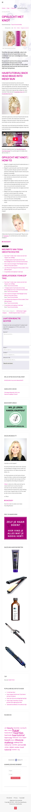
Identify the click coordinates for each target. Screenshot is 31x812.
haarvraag (8, 738)
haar (15, 730)
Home (3, 8)
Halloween (15, 737)
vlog (18, 749)
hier (8, 504)
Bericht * (5, 332)
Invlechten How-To (19, 92)
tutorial (8, 749)
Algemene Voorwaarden (16, 800)
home (20, 737)
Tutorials (13, 8)
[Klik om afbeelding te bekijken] (15, 38)
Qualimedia (19, 804)
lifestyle (19, 740)
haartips (18, 733)
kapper (24, 737)
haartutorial (18, 735)
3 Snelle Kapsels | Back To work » (17, 312)
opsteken (14, 745)
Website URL (6, 357)
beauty (10, 728)
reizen (11, 747)
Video (5, 484)
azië (6, 728)
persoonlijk (22, 745)
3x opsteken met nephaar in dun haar (13, 271)
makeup (9, 742)
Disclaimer (9, 797)
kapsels (8, 740)
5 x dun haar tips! (11, 692)
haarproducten (9, 732)
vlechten (14, 749)
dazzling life (23, 728)
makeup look (18, 742)
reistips (7, 747)
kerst (13, 740)
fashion (10, 730)
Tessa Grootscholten (16, 24)
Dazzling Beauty (22, 802)
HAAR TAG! (11, 680)
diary (6, 730)
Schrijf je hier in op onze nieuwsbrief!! (13, 380)
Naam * (5, 347)
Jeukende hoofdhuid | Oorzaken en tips (17, 704)
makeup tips (8, 745)
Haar (8, 8)
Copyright (21, 797)
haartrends (8, 735)
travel (22, 747)
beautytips (17, 728)
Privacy (16, 797)
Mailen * (5, 352)
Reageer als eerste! (25, 27)
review (16, 747)
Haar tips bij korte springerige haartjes (17, 698)
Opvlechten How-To (7, 93)
